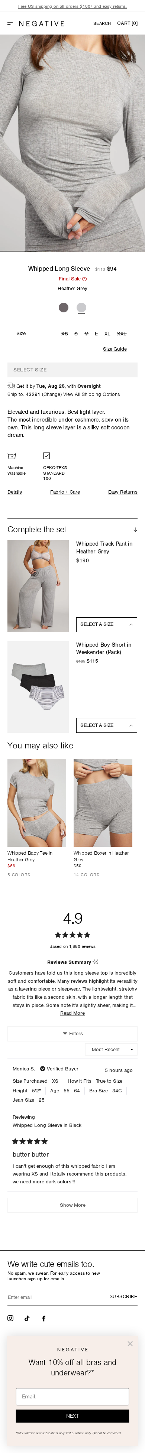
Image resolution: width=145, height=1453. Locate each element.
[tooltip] (95, 962)
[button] (13, 23)
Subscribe (123, 1296)
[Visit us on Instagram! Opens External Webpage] (11, 1318)
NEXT (72, 1416)
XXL (123, 334)
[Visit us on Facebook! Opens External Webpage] (44, 1318)
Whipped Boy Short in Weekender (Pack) (104, 648)
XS (65, 334)
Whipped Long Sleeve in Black (47, 1125)
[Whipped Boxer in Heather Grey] (103, 803)
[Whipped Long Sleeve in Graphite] (63, 306)
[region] (72, 6)
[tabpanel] (72, 143)
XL (107, 334)
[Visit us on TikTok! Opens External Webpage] (28, 1318)
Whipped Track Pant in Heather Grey (104, 547)
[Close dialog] (130, 1344)
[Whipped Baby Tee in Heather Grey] (36, 803)
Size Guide (114, 349)
